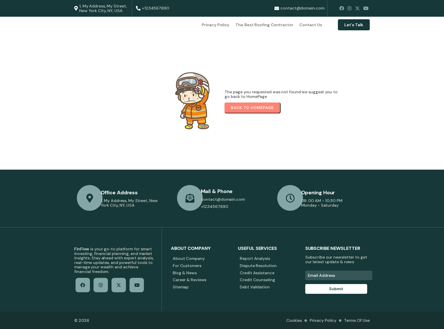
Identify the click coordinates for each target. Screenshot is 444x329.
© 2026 (81, 320)
